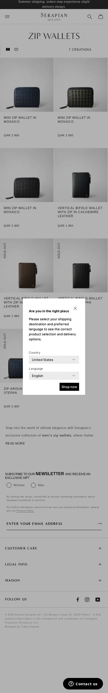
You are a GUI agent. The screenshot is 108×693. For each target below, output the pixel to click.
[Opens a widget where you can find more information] (83, 684)
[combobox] (42, 359)
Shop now (69, 387)
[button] (75, 308)
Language (36, 368)
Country (34, 352)
